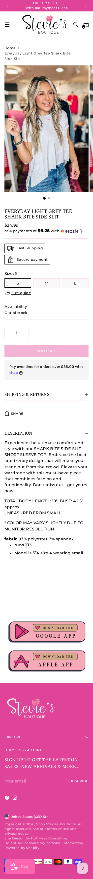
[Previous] (7, 5)
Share (17, 413)
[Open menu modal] (7, 24)
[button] (46, 230)
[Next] (85, 5)
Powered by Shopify (21, 848)
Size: (11, 273)
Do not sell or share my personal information (43, 843)
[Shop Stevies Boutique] (45, 24)
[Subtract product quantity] (9, 333)
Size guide (21, 293)
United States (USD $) (28, 817)
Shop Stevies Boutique (56, 824)
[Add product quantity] (24, 333)
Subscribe (78, 781)
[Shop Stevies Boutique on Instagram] (15, 798)
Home (10, 48)
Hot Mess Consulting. (49, 838)
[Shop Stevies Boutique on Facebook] (7, 798)
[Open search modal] (75, 24)
